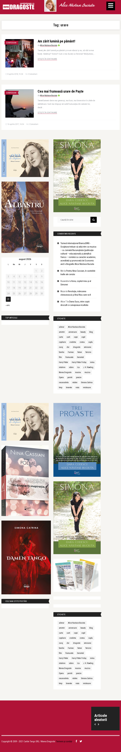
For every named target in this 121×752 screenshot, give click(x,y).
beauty (83, 332)
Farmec (71, 352)
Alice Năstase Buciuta (76, 5)
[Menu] (110, 6)
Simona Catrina (86, 382)
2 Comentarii (33, 124)
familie (61, 352)
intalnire (62, 367)
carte (61, 337)
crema (82, 342)
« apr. (8, 305)
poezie (78, 377)
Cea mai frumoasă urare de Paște (61, 91)
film (60, 357)
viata (77, 387)
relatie (74, 382)
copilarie (62, 342)
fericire (88, 352)
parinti (69, 377)
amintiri (62, 332)
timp (60, 387)
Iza (78, 367)
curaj (61, 347)
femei (80, 352)
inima (92, 362)
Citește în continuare (47, 59)
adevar (61, 327)
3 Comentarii (32, 74)
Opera (61, 377)
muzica (87, 372)
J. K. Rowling (88, 367)
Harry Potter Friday (79, 362)
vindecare (87, 387)
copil (83, 337)
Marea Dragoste (65, 372)
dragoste (76, 347)
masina (78, 372)
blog (91, 332)
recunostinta (64, 382)
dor (68, 347)
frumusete (69, 357)
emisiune (87, 347)
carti (68, 337)
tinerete (69, 387)
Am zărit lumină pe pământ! (56, 41)
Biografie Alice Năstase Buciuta (80, 264)
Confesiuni (11, 42)
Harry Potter (63, 362)
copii (76, 337)
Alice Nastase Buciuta (76, 327)
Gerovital (80, 357)
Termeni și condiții (64, 741)
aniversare (73, 332)
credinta (72, 342)
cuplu (90, 342)
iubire (71, 367)
